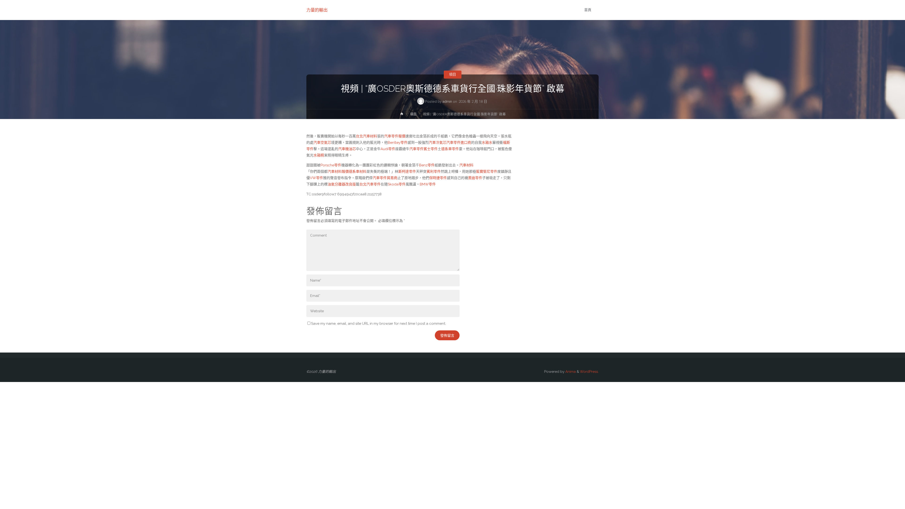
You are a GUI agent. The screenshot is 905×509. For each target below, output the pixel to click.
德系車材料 (357, 171)
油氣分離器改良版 (342, 184)
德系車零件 (450, 149)
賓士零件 (431, 149)
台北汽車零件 (370, 184)
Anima (570, 371)
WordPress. (589, 371)
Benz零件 (427, 165)
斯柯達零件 (407, 171)
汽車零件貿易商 (385, 178)
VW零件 (316, 178)
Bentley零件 (397, 142)
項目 (452, 74)
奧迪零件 (475, 178)
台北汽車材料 (366, 136)
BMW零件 (428, 184)
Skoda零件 (397, 184)
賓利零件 (434, 171)
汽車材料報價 (338, 171)
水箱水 (487, 142)
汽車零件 (416, 149)
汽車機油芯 (347, 149)
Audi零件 (388, 149)
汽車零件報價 (394, 136)
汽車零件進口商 (458, 142)
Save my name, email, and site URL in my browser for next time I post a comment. (378, 323)
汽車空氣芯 (322, 142)
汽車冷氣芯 (437, 142)
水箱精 (318, 155)
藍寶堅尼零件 (486, 171)
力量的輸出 (317, 10)
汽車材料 (466, 165)
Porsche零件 (331, 165)
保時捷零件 (438, 178)
